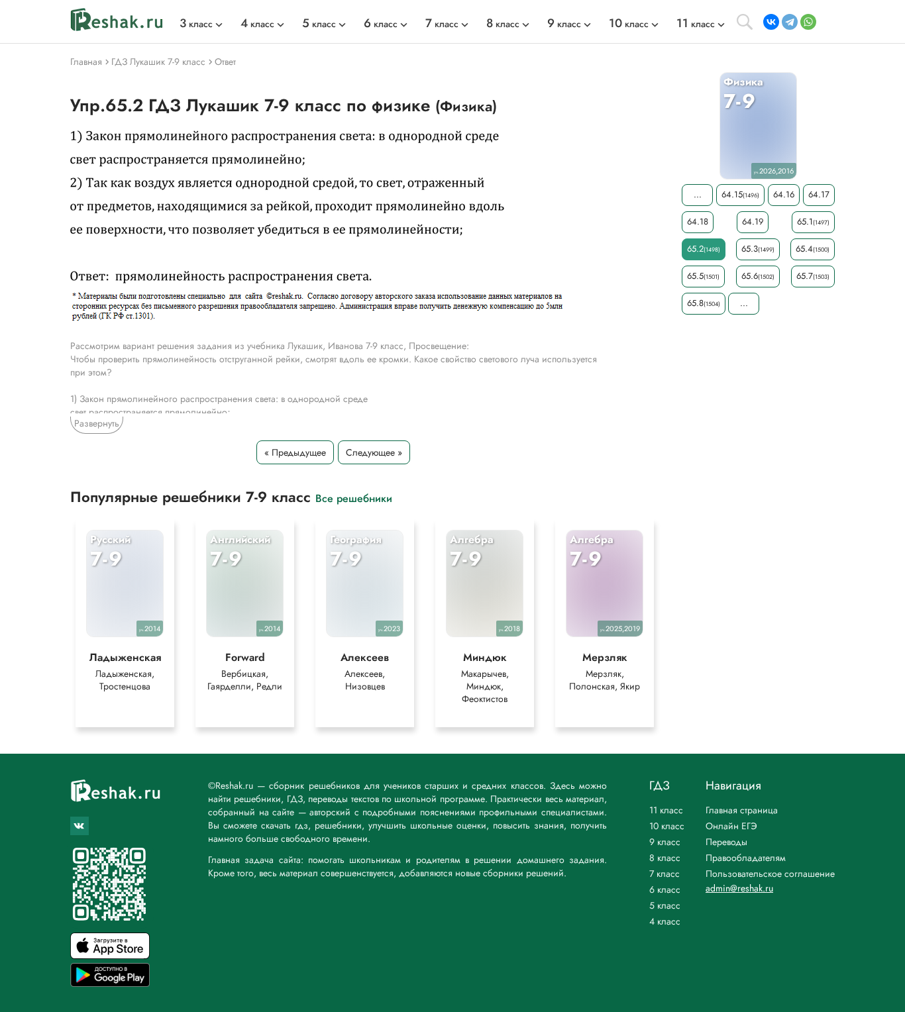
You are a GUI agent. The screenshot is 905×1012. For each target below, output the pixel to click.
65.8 (703, 303)
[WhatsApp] (808, 22)
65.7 (812, 276)
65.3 (757, 248)
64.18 (697, 221)
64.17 (818, 194)
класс (196, 23)
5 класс (664, 905)
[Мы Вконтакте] (79, 826)
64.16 (783, 194)
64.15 (740, 194)
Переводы (726, 841)
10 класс (666, 826)
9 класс (664, 841)
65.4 (812, 248)
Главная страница (742, 810)
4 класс (664, 921)
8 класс (664, 857)
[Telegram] (790, 22)
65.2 (703, 248)
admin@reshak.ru (739, 888)
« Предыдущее (295, 452)
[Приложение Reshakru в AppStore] (110, 955)
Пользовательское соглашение (770, 873)
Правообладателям (746, 857)
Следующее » (374, 452)
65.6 (757, 276)
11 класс (666, 810)
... (698, 194)
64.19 (752, 221)
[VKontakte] (771, 22)
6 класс (664, 889)
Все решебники (353, 498)
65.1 (813, 221)
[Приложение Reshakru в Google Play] (110, 983)
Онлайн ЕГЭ (731, 826)
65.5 (703, 276)
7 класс (664, 873)
